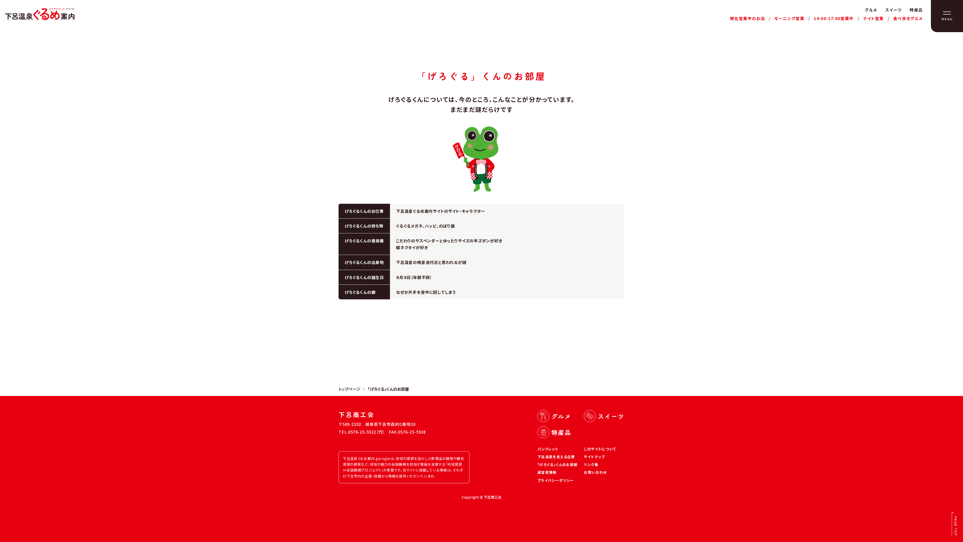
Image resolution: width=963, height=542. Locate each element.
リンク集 (591, 464)
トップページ (349, 389)
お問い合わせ (595, 472)
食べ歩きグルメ (908, 18)
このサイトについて (600, 448)
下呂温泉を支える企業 (556, 456)
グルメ (871, 10)
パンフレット (547, 448)
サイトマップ (594, 456)
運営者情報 (547, 472)
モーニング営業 (789, 18)
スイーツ (893, 10)
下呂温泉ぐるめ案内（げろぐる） (39, 14)
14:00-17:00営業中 (833, 18)
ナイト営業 (873, 18)
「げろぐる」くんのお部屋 (557, 464)
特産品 (916, 10)
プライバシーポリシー (555, 480)
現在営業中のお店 (747, 18)
